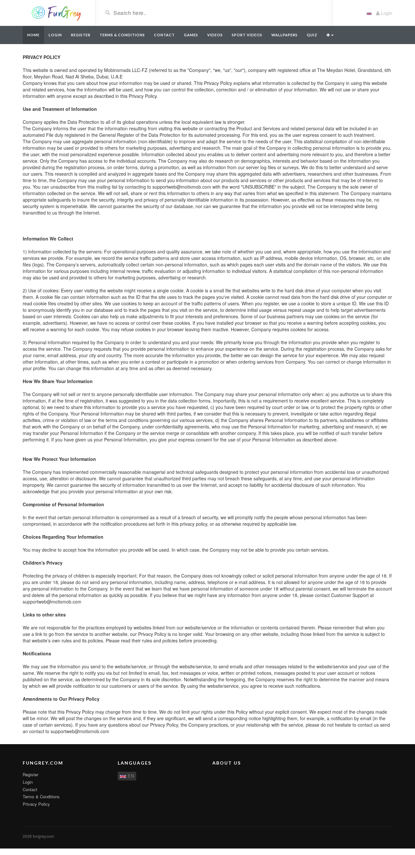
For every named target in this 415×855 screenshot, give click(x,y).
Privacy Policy (36, 804)
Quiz (312, 35)
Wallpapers (284, 35)
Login (386, 13)
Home (33, 35)
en (130, 776)
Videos (215, 35)
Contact (164, 35)
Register (80, 35)
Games (191, 35)
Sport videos (247, 35)
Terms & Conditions (122, 35)
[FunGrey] (56, 12)
